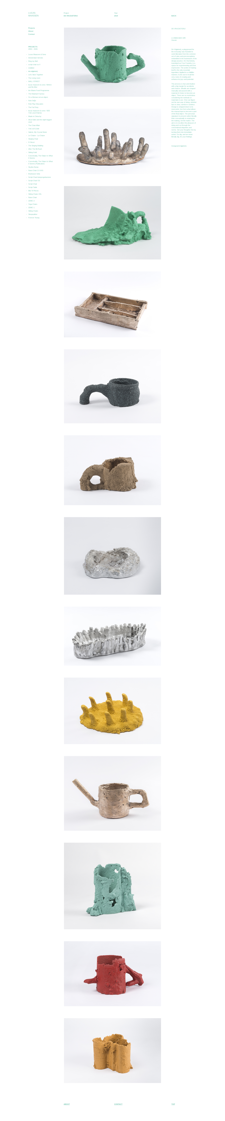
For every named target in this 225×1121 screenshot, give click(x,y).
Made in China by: (35, 116)
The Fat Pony (33, 107)
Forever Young (33, 218)
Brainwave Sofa (34, 174)
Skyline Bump (33, 167)
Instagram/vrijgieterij (178, 146)
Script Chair (32, 184)
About (30, 31)
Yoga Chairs (32, 204)
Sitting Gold (32, 152)
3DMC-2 (31, 201)
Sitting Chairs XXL (35, 194)
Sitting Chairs (33, 211)
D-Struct (31, 142)
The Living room (34, 78)
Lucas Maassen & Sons (37, 54)
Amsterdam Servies (35, 58)
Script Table (32, 187)
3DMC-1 (31, 207)
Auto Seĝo (32, 100)
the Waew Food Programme (38, 90)
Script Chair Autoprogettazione (39, 177)
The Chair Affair (34, 125)
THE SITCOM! (33, 129)
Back (173, 16)
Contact (31, 34)
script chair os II (34, 64)
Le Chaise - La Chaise (36, 135)
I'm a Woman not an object (38, 97)
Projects (31, 28)
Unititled (31, 68)
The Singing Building (35, 146)
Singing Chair (33, 139)
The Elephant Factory (36, 94)
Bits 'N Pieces (33, 191)
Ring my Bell (33, 61)
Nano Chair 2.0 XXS (35, 170)
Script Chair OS (34, 180)
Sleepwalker (32, 214)
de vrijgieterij (33, 71)
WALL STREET (34, 81)
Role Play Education (35, 104)
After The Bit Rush (35, 149)
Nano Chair (32, 197)
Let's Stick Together (35, 75)
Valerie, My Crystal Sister (37, 132)
